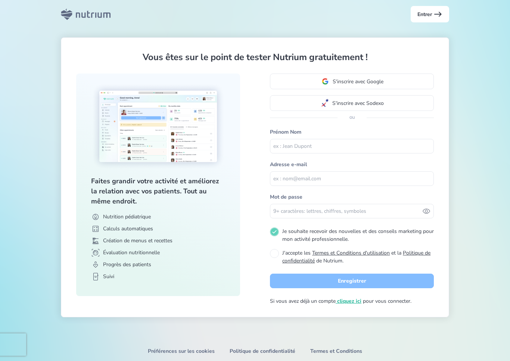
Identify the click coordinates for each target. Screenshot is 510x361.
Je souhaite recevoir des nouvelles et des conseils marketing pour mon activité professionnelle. (358, 235)
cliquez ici (348, 301)
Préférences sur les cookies (181, 351)
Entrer (429, 14)
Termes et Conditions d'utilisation (351, 252)
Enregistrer (352, 280)
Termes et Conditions (336, 351)
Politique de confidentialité (262, 351)
